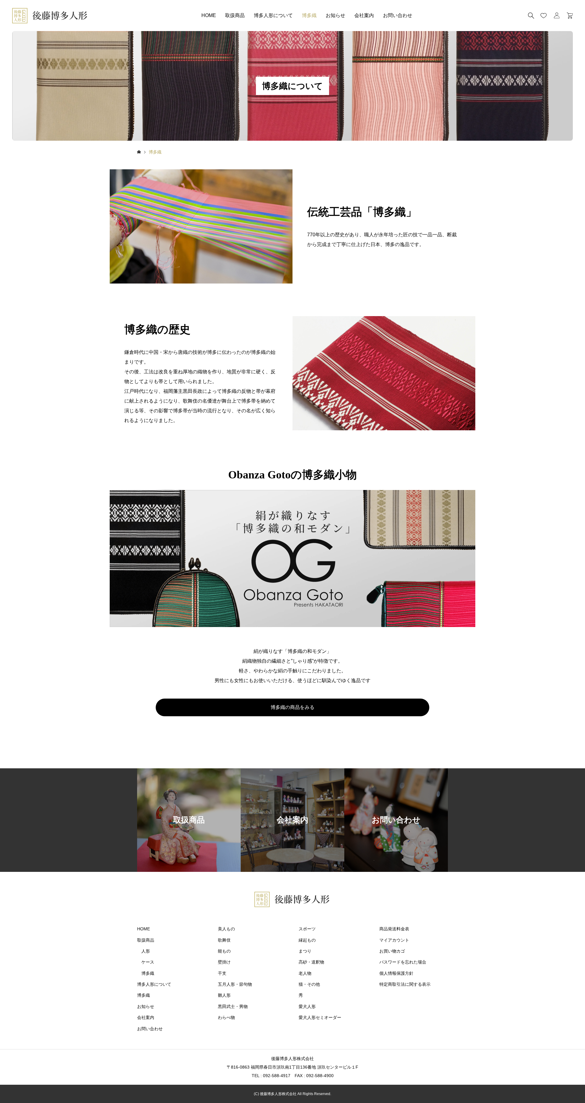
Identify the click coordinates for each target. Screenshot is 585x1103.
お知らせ (335, 15)
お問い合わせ (397, 15)
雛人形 (224, 995)
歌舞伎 (224, 940)
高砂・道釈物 (311, 962)
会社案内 (364, 15)
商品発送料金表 (394, 928)
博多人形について (273, 15)
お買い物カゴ (392, 951)
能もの (224, 951)
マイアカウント (394, 940)
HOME (208, 15)
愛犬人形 (307, 1006)
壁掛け (224, 962)
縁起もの (307, 940)
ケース (147, 962)
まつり (305, 951)
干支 (222, 973)
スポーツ (307, 928)
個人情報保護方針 (396, 973)
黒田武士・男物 (233, 1006)
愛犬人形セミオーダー (320, 1017)
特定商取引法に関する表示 (405, 984)
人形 (145, 951)
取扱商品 (235, 15)
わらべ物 (226, 1017)
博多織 (309, 15)
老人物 (305, 973)
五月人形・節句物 (235, 984)
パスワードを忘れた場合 (402, 962)
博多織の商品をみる (292, 707)
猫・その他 (309, 984)
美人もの (226, 928)
